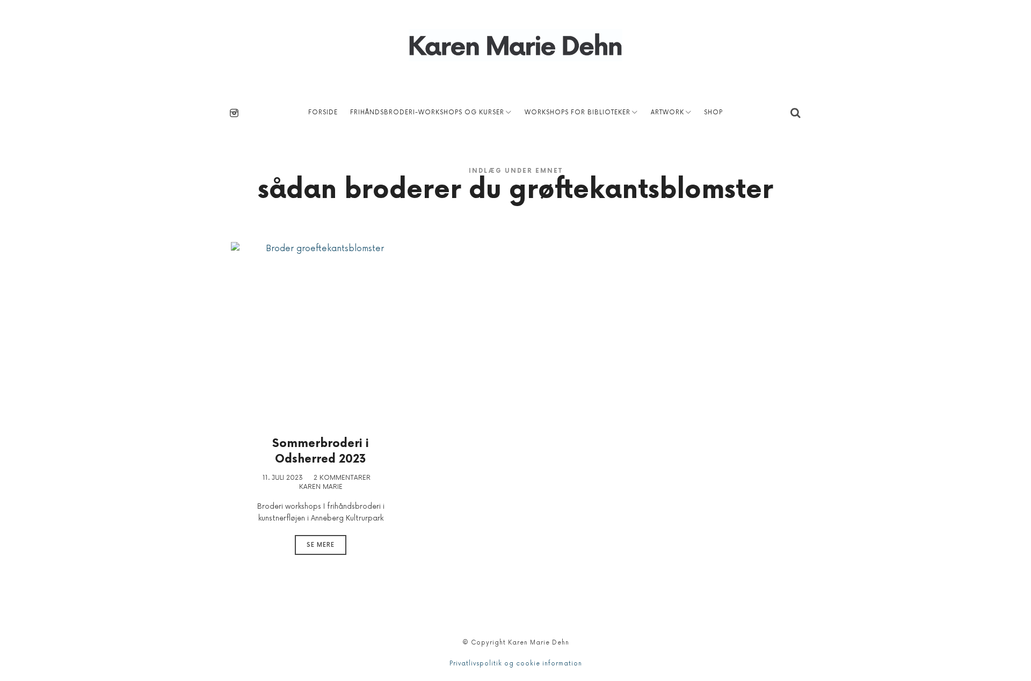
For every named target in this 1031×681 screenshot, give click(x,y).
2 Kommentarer (342, 478)
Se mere (321, 544)
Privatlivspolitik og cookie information (515, 663)
